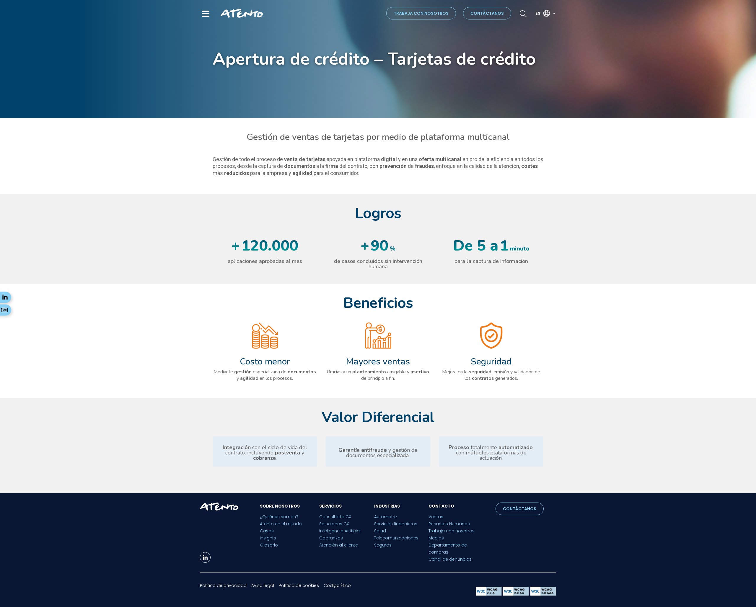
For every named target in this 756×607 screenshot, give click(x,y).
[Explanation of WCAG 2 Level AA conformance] (516, 594)
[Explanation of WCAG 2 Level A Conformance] (489, 594)
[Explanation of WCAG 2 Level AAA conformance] (543, 594)
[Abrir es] (554, 13)
